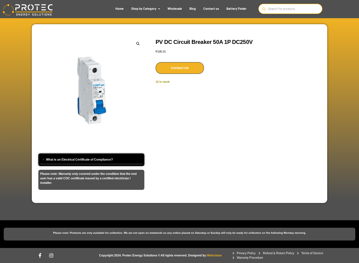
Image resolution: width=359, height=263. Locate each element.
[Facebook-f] (40, 255)
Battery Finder (236, 9)
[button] (138, 43)
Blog (192, 9)
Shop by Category (143, 9)
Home (119, 9)
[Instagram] (51, 255)
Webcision (214, 255)
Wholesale (175, 9)
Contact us (211, 9)
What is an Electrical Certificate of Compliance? (79, 159)
